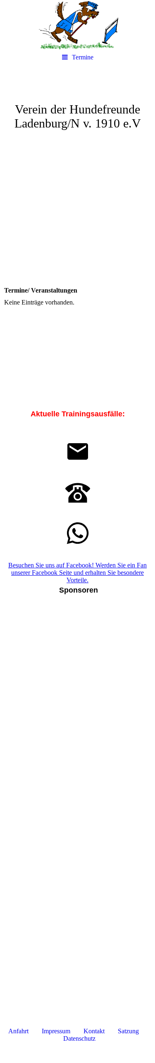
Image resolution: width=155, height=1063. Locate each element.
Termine (82, 57)
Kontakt (94, 1031)
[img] (77, 25)
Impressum (58, 1031)
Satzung (128, 1031)
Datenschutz (79, 1038)
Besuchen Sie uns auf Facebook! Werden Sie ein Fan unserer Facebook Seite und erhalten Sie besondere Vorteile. (77, 572)
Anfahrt (18, 1031)
